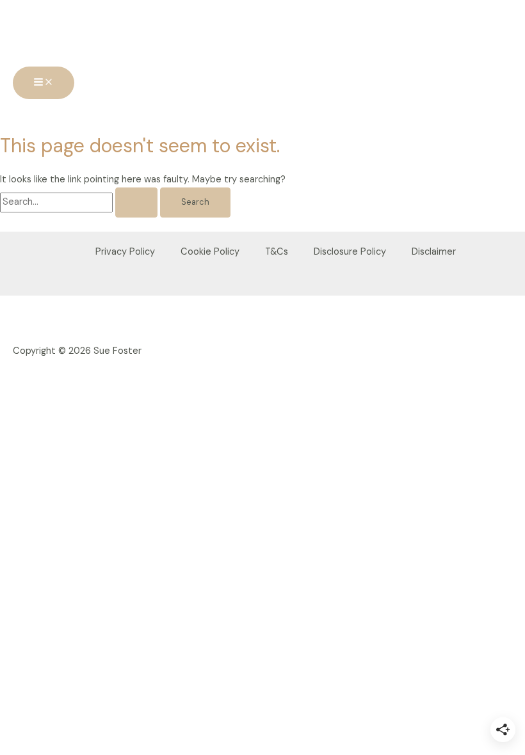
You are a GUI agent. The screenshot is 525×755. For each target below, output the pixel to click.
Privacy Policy (125, 252)
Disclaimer (434, 252)
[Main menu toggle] (43, 83)
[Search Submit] (136, 202)
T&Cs (276, 252)
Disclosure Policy (350, 252)
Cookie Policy (210, 252)
